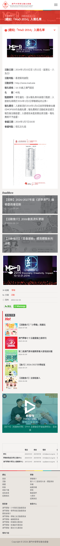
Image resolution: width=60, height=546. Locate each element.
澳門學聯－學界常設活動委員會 (14, 511)
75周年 (32, 496)
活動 (13, 295)
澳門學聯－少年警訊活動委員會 (14, 508)
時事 (4, 487)
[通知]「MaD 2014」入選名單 (25, 30)
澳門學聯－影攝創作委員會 (12, 525)
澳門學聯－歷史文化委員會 (12, 528)
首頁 (4, 479)
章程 (31, 490)
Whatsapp (20, 306)
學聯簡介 (33, 479)
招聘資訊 (5, 496)
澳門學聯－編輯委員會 (10, 519)
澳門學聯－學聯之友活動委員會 (14, 516)
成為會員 (5, 493)
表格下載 (5, 490)
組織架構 (33, 487)
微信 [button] (9, 306)
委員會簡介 (6, 513)
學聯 (13, 290)
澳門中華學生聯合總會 (17, 5)
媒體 (4, 484)
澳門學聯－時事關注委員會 (12, 522)
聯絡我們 (33, 493)
